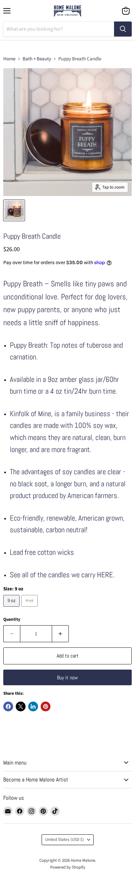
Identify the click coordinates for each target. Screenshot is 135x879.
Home (9, 59)
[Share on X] (21, 706)
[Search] (123, 29)
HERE (105, 575)
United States (64, 839)
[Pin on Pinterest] (45, 706)
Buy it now (67, 677)
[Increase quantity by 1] (60, 633)
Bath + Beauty (37, 59)
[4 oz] (30, 608)
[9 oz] (12, 608)
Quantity (11, 619)
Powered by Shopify (67, 867)
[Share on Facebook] (8, 706)
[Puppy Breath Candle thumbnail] (14, 210)
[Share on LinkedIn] (33, 706)
